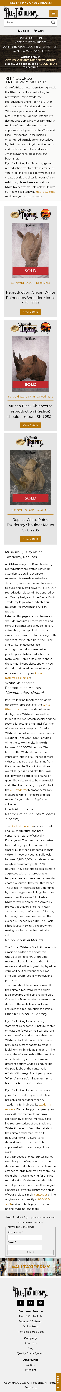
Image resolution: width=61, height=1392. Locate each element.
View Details (30, 311)
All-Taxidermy (19, 790)
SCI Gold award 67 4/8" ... (23, 396)
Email (12, 1242)
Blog (30, 1348)
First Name (15, 1232)
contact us (40, 1194)
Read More (43, 282)
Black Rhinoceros (22, 826)
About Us (30, 1343)
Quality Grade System (30, 1353)
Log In (24, 30)
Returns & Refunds (30, 1321)
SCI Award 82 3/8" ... (23, 282)
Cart (40, 30)
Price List (30, 1369)
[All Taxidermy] (30, 1292)
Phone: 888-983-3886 (30, 1331)
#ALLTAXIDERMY (31, 1266)
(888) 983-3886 (45, 191)
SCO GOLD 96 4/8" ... (23, 510)
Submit (31, 1252)
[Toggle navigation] (53, 13)
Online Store (30, 1326)
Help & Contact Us (30, 1316)
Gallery (30, 1364)
